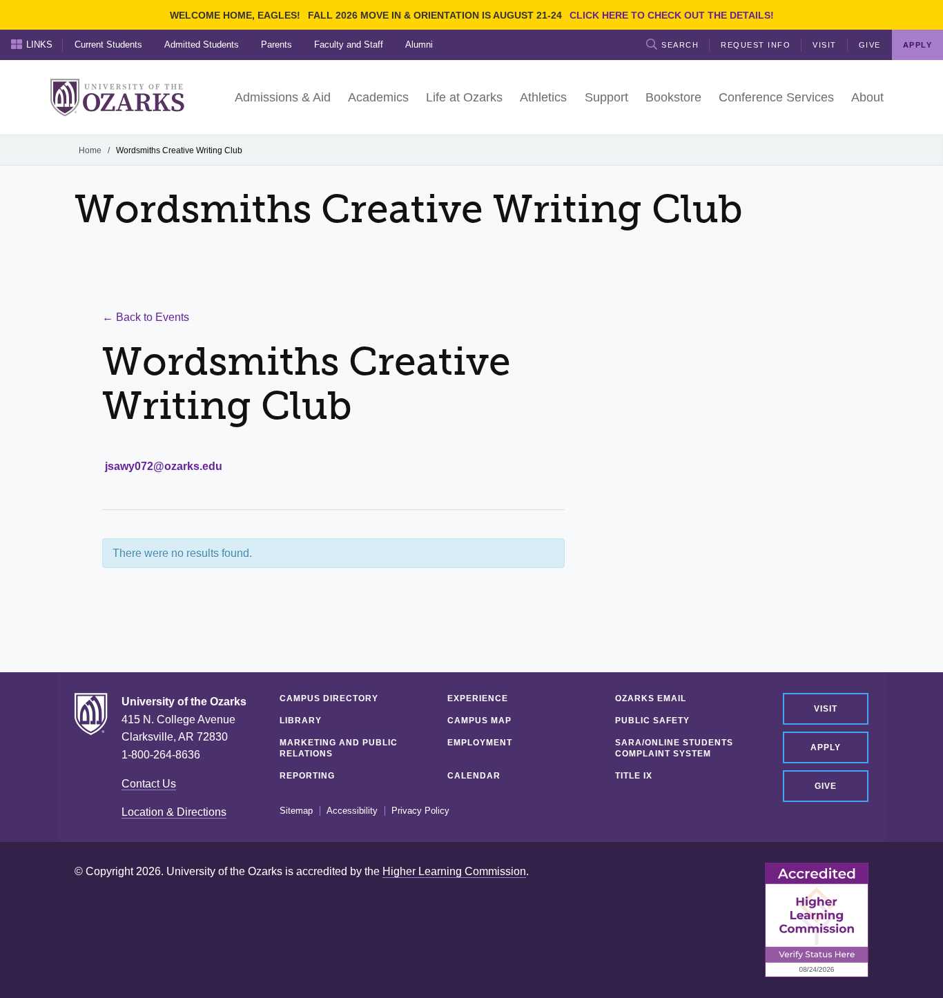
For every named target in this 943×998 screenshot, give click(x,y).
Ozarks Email (650, 698)
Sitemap (296, 811)
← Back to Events (145, 317)
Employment (479, 742)
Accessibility (352, 811)
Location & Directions (173, 812)
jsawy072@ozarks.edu (163, 466)
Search (680, 45)
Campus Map (479, 720)
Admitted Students (201, 44)
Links (39, 44)
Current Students (108, 44)
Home (90, 150)
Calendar (473, 776)
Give (870, 45)
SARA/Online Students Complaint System (674, 748)
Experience (477, 698)
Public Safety (652, 720)
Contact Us (148, 784)
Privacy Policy (420, 811)
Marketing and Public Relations (339, 748)
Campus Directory (329, 698)
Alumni (419, 44)
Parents (276, 44)
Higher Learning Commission (454, 871)
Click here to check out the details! (672, 15)
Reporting (307, 776)
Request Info (755, 45)
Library (301, 720)
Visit (825, 45)
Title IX (633, 776)
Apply (825, 747)
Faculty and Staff (348, 44)
